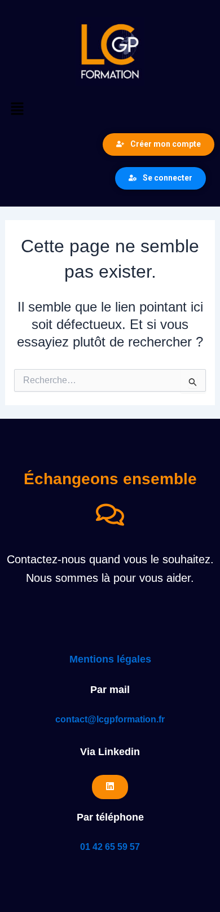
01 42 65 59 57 (110, 847)
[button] (110, 109)
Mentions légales (110, 659)
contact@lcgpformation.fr (110, 719)
